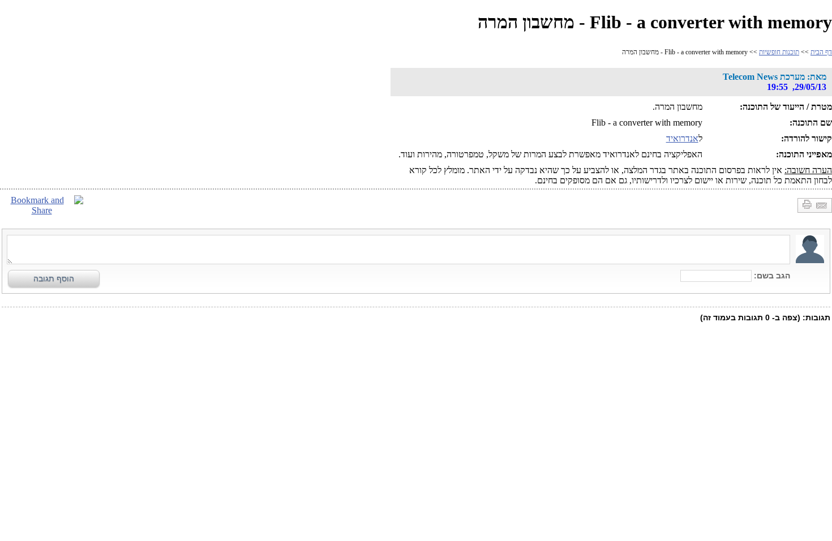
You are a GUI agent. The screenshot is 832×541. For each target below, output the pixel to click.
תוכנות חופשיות (779, 52)
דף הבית (821, 52)
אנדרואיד (682, 138)
